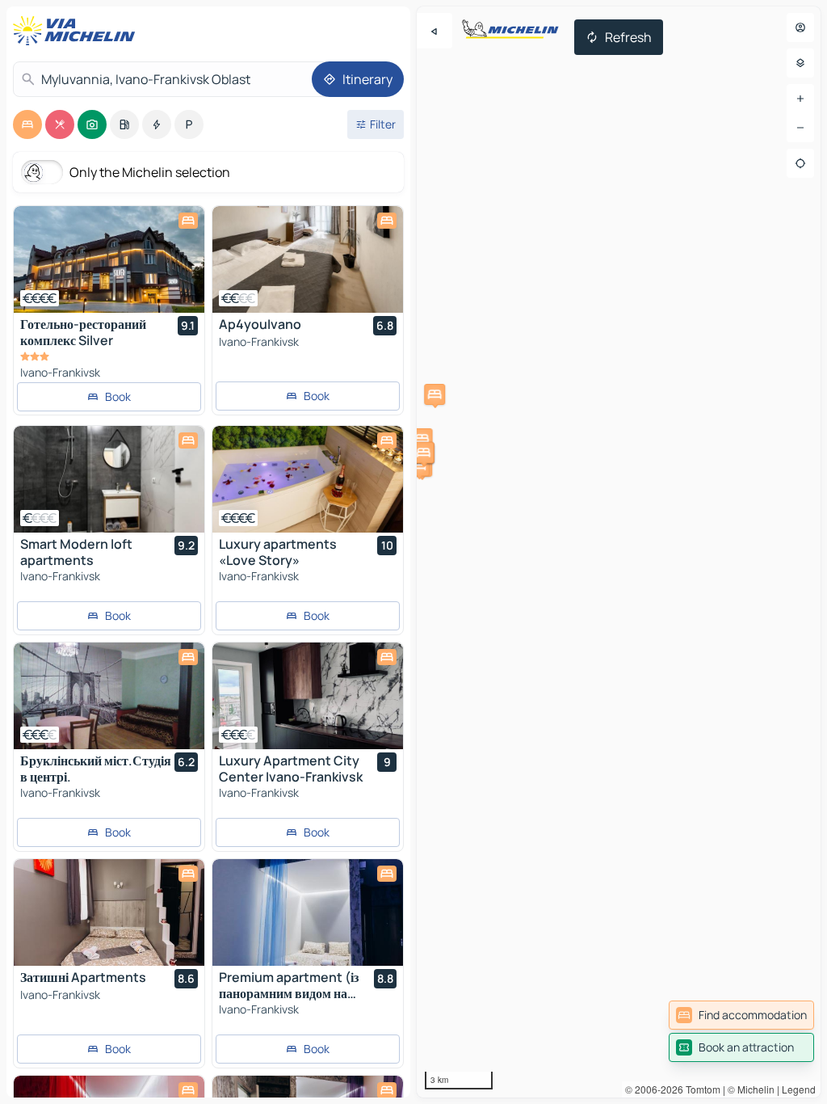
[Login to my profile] (800, 27)
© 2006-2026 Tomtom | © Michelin (700, 1089)
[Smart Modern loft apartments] (109, 479)
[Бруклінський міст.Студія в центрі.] (109, 696)
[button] (434, 394)
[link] (741, 1015)
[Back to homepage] (77, 30)
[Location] (800, 163)
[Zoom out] (800, 127)
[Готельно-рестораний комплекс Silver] (109, 259)
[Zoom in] (800, 98)
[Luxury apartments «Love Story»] (307, 479)
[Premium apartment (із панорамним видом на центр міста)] (307, 912)
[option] (27, 124)
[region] (619, 552)
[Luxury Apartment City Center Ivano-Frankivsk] (307, 696)
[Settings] (800, 63)
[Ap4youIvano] (307, 259)
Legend (799, 1089)
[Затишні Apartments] (109, 912)
